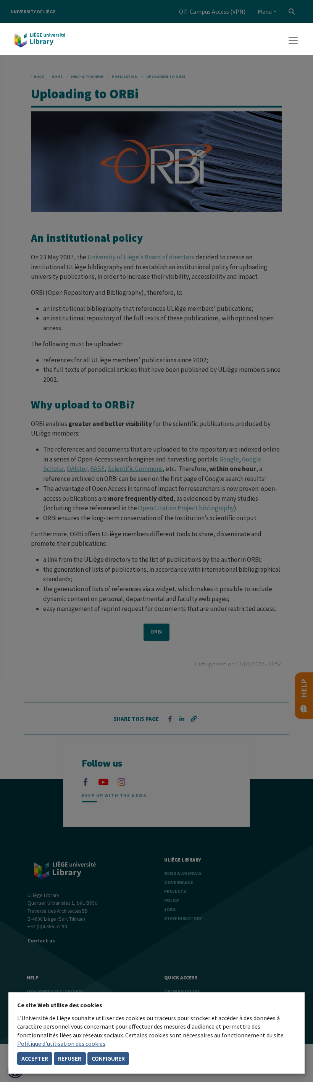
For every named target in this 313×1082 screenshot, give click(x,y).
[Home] (40, 40)
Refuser (69, 1058)
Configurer (108, 1058)
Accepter (34, 1058)
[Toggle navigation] (293, 40)
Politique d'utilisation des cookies (61, 1043)
